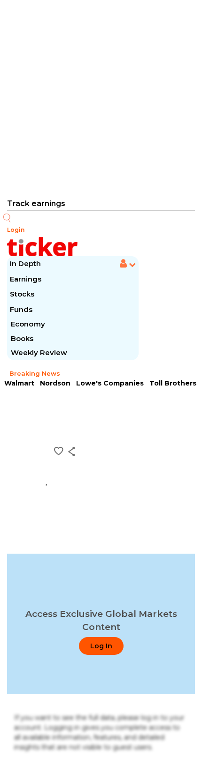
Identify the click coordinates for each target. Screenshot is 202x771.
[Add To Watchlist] (59, 451)
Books (22, 338)
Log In (101, 646)
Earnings (26, 278)
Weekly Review (39, 352)
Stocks (22, 293)
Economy (28, 323)
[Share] (72, 451)
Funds (22, 309)
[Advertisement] (101, 98)
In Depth (25, 263)
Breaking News (34, 373)
